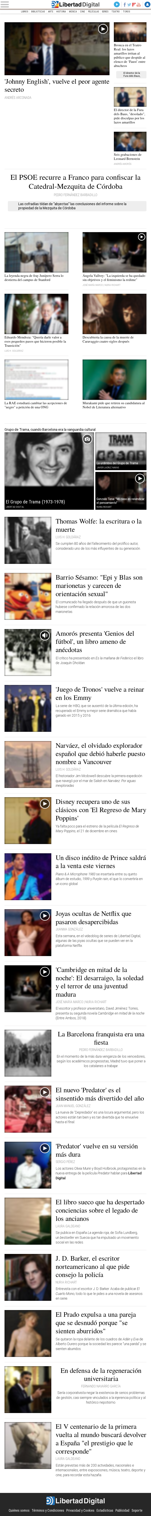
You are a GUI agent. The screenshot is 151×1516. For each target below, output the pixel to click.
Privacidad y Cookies (80, 1510)
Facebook (124, 4)
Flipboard (134, 4)
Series (105, 11)
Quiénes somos (19, 1510)
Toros (126, 11)
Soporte (137, 1510)
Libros (24, 11)
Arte (50, 11)
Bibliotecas (38, 11)
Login (147, 4)
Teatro (115, 11)
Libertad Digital (75, 4)
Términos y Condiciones (48, 1510)
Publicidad (122, 1510)
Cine (82, 11)
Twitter (129, 4)
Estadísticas (105, 1510)
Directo (117, 4)
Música (73, 11)
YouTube (138, 4)
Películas (93, 11)
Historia (61, 11)
